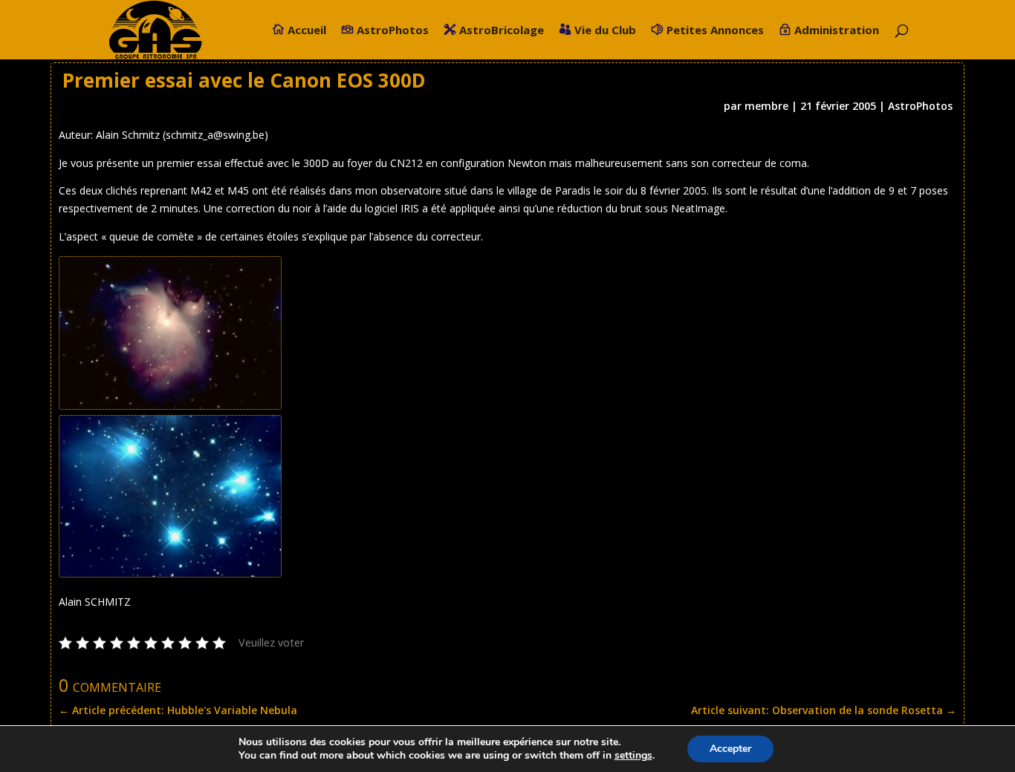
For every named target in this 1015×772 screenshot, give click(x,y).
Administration (836, 30)
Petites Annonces (715, 30)
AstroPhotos (393, 30)
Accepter (730, 749)
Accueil (307, 30)
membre (766, 106)
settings (633, 755)
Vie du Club (605, 30)
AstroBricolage (501, 30)
